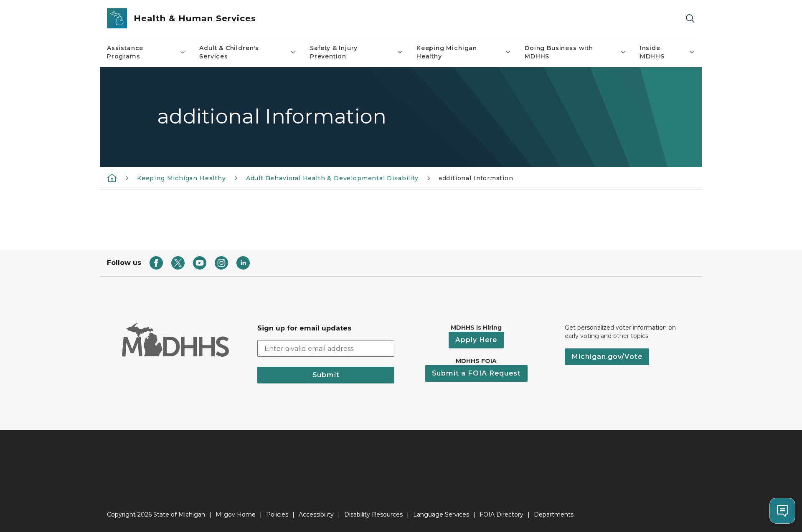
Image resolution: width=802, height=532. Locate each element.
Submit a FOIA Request (476, 373)
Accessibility (316, 514)
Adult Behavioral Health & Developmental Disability (332, 178)
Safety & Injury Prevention (334, 52)
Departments (554, 514)
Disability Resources (373, 514)
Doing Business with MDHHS (559, 52)
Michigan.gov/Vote (606, 357)
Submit (326, 375)
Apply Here (476, 340)
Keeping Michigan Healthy (446, 52)
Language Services (441, 514)
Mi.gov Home (236, 514)
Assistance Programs (125, 52)
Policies (277, 514)
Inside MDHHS (652, 52)
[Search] (690, 18)
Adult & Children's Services (229, 52)
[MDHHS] (112, 178)
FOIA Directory (501, 514)
